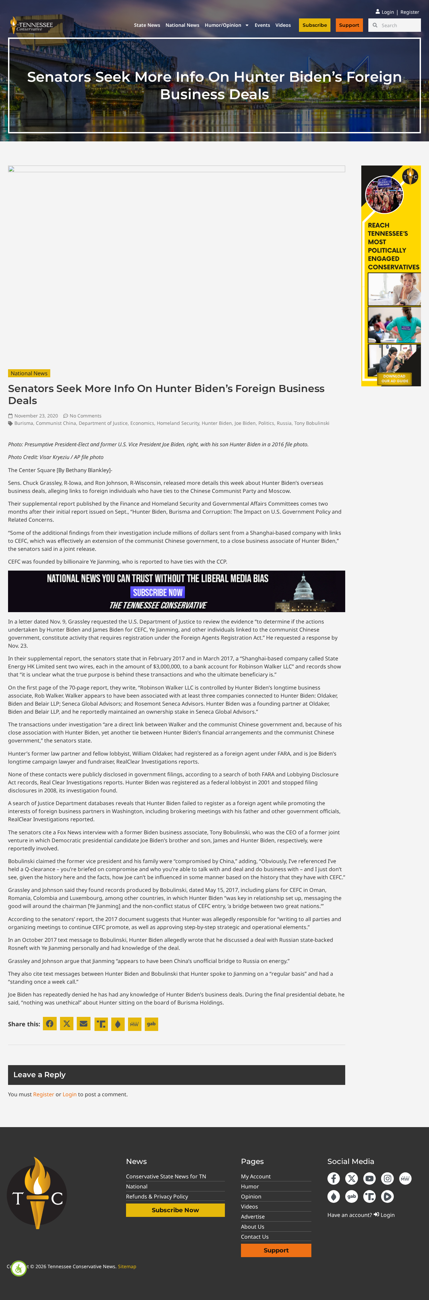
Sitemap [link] (127, 1266)
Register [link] (43, 1094)
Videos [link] (283, 25)
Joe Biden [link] (245, 423)
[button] (50, 1024)
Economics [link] (142, 423)
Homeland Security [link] (178, 423)
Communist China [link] (56, 423)
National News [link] (182, 25)
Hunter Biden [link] (217, 423)
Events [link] (262, 25)
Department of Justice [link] (103, 423)
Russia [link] (284, 423)
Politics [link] (266, 423)
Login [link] (70, 1094)
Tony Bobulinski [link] (311, 423)
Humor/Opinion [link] (223, 25)
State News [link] (147, 25)
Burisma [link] (23, 423)
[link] (19, 1268)
